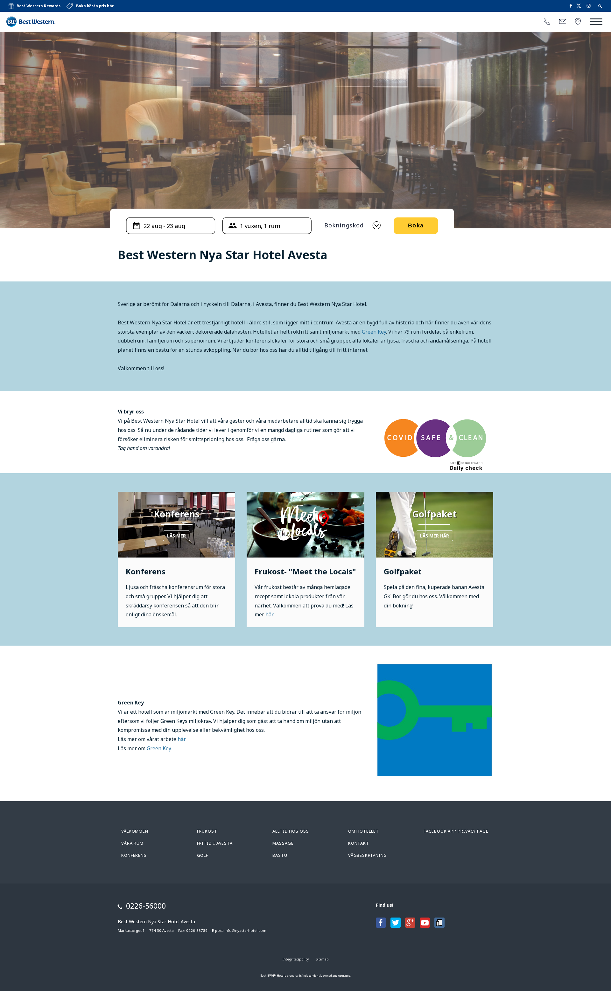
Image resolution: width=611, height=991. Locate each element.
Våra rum (132, 843)
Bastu (279, 855)
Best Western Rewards (38, 6)
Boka (416, 226)
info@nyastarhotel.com (245, 930)
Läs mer (176, 536)
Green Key (374, 331)
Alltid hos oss (290, 831)
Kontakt (358, 843)
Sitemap (322, 959)
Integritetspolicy (296, 959)
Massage (282, 843)
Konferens (134, 855)
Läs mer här (434, 536)
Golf (202, 855)
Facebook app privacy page (456, 831)
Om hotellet (363, 831)
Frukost (207, 831)
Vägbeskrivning (367, 855)
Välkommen (134, 831)
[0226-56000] (547, 21)
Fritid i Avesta (215, 843)
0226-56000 (146, 906)
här (269, 614)
